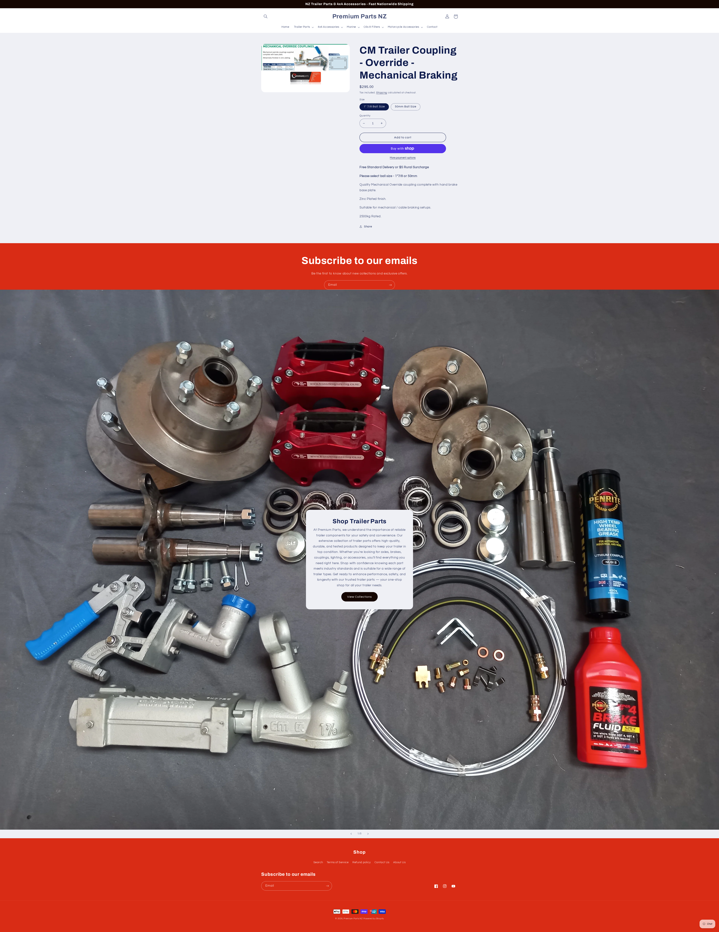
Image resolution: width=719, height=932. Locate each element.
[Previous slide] (351, 834)
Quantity (365, 115)
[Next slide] (368, 834)
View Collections (359, 596)
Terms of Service (338, 862)
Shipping (381, 92)
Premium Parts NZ (353, 919)
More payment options (403, 158)
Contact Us (381, 862)
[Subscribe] (390, 284)
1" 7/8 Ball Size (374, 106)
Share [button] (368, 226)
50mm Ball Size (405, 106)
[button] (265, 16)
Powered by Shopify (373, 919)
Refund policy (361, 862)
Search (318, 862)
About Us (399, 862)
